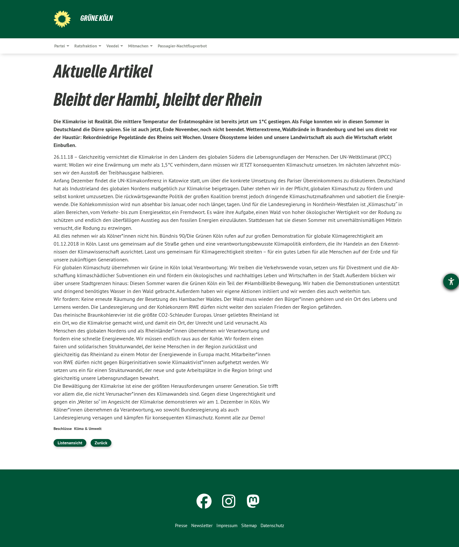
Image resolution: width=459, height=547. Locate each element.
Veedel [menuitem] (112, 46)
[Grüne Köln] (62, 19)
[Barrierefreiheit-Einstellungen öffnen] (451, 281)
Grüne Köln (96, 18)
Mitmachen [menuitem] (138, 46)
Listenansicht (70, 442)
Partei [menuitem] (59, 46)
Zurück (101, 442)
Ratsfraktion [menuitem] (85, 46)
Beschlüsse (63, 428)
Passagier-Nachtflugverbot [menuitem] (182, 46)
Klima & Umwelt (88, 428)
